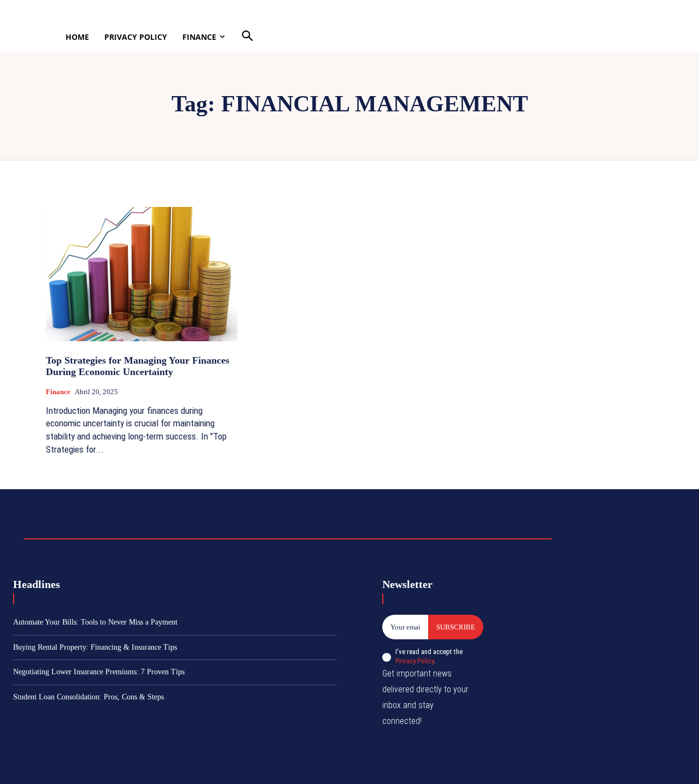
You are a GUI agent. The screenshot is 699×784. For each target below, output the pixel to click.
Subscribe (455, 627)
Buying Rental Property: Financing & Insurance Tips (95, 647)
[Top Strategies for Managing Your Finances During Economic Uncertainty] (142, 274)
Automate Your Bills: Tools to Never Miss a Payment (95, 622)
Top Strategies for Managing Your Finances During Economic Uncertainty (137, 366)
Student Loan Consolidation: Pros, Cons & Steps (88, 697)
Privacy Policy (414, 661)
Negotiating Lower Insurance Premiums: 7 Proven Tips (99, 672)
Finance (58, 392)
